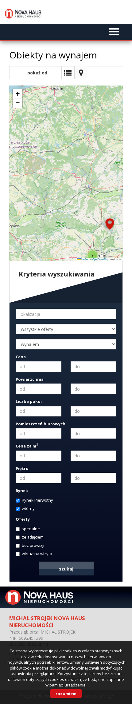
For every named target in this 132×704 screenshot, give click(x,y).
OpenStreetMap (100, 259)
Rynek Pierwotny (37, 500)
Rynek (22, 490)
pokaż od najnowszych (35, 74)
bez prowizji (33, 545)
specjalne (31, 528)
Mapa (80, 72)
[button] (109, 225)
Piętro (22, 468)
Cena (21, 357)
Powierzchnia (30, 379)
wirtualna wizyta (37, 553)
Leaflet (84, 259)
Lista (67, 72)
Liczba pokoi (29, 401)
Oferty (23, 519)
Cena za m (27, 446)
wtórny (28, 508)
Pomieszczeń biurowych (40, 424)
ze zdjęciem (33, 537)
